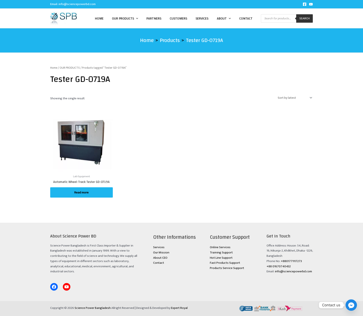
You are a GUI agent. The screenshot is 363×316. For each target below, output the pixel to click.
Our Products (123, 18)
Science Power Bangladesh (93, 308)
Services (202, 18)
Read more (81, 192)
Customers (178, 18)
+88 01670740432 (279, 266)
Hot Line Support (221, 257)
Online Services (220, 247)
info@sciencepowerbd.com (77, 4)
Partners (153, 18)
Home (99, 18)
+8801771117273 (291, 261)
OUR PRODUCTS (70, 67)
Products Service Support (227, 268)
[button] (136, 18)
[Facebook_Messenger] (351, 305)
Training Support (221, 252)
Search (304, 18)
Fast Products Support (225, 262)
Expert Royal (179, 308)
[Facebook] (304, 4)
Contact (246, 18)
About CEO (160, 257)
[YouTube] (311, 4)
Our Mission (161, 252)
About (222, 18)
